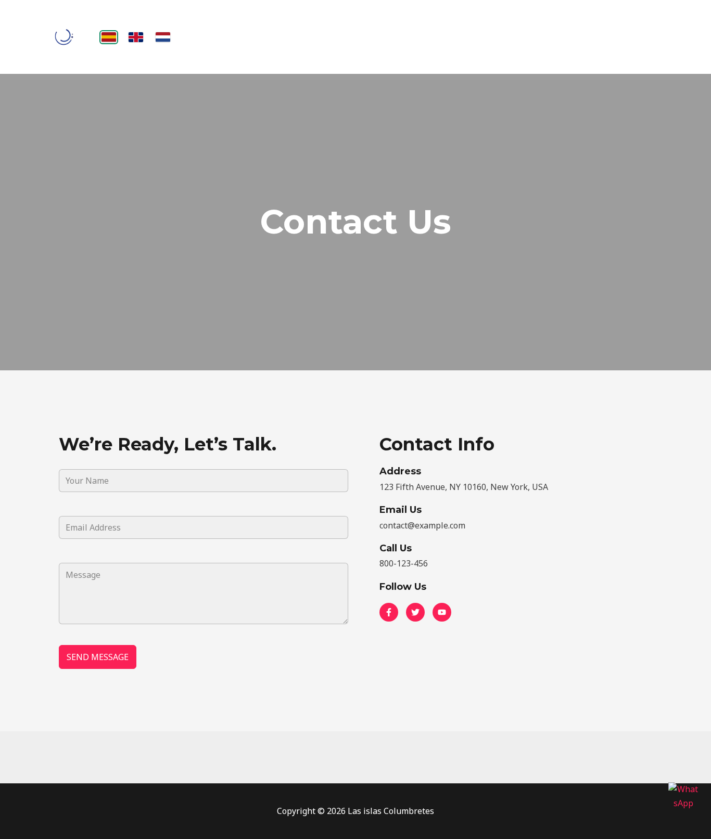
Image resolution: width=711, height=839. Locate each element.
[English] (136, 37)
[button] (388, 612)
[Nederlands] (163, 37)
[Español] (108, 37)
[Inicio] (64, 36)
